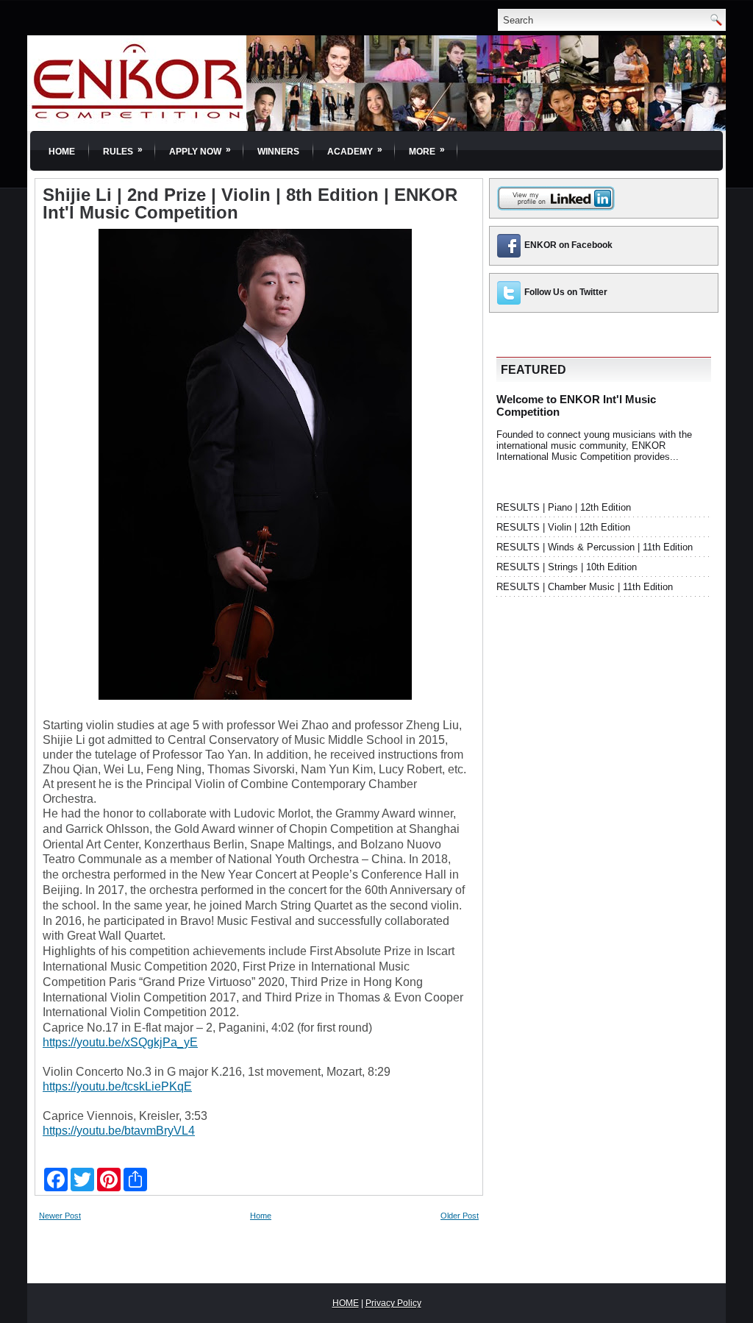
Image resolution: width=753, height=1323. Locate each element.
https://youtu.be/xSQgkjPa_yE (120, 1042)
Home (62, 151)
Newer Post (60, 1215)
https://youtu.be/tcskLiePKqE (117, 1086)
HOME (345, 1303)
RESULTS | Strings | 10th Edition (566, 566)
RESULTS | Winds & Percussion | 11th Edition (594, 547)
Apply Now (200, 150)
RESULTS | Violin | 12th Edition (563, 527)
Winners (278, 151)
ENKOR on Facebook (568, 245)
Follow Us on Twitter (565, 292)
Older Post (459, 1215)
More (427, 150)
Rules (123, 150)
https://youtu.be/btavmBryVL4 (119, 1130)
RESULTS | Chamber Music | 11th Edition (584, 586)
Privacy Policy (393, 1303)
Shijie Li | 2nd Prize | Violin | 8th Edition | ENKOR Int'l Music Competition (250, 203)
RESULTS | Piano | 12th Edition (563, 507)
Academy (354, 150)
